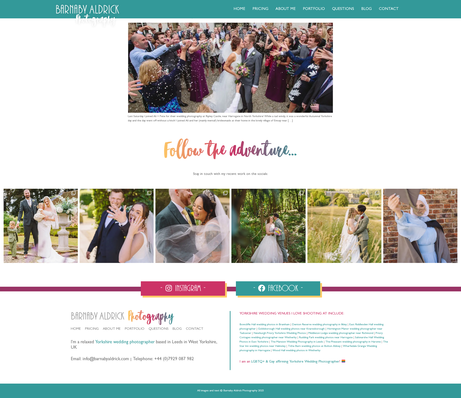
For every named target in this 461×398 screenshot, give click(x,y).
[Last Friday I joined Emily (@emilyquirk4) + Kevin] (344, 226)
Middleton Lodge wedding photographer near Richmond (340, 333)
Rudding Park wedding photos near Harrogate (326, 337)
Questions (343, 9)
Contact (389, 9)
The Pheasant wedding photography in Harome (353, 342)
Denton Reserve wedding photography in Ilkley (319, 324)
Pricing (260, 9)
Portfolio (314, 9)
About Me (286, 9)
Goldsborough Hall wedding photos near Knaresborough (291, 329)
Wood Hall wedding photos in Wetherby (296, 350)
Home (239, 9)
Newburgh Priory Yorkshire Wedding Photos (280, 333)
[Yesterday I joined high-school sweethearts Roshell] (268, 226)
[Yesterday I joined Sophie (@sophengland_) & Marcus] (117, 226)
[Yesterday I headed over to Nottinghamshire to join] (192, 226)
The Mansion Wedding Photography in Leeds (297, 342)
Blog (366, 9)
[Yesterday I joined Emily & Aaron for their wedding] (41, 226)
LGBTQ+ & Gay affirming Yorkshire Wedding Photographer (294, 362)
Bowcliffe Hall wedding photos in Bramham (265, 324)
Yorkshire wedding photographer (125, 342)
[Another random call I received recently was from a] (420, 226)
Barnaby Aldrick (97, 316)
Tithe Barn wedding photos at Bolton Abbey (314, 346)
